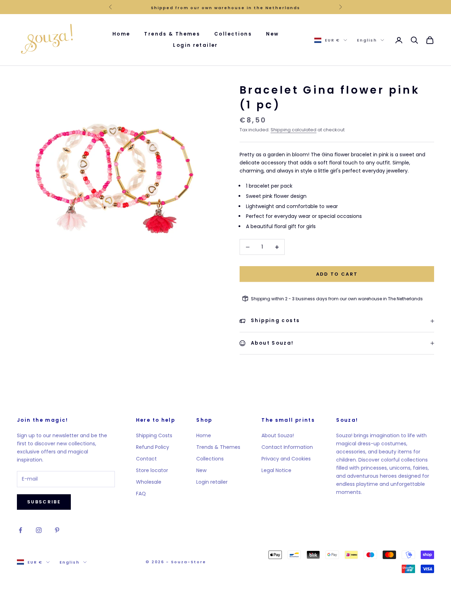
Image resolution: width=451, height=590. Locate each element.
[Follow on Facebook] (20, 530)
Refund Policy (152, 447)
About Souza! (277, 435)
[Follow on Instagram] (38, 530)
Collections (233, 34)
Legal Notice (276, 470)
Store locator (152, 470)
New (272, 34)
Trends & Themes (172, 34)
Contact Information (287, 447)
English (367, 40)
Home (121, 34)
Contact (146, 458)
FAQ (141, 493)
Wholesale (148, 481)
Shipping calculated (293, 129)
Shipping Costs (154, 435)
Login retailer (195, 45)
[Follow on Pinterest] (57, 530)
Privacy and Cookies (286, 458)
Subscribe (44, 501)
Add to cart (337, 274)
